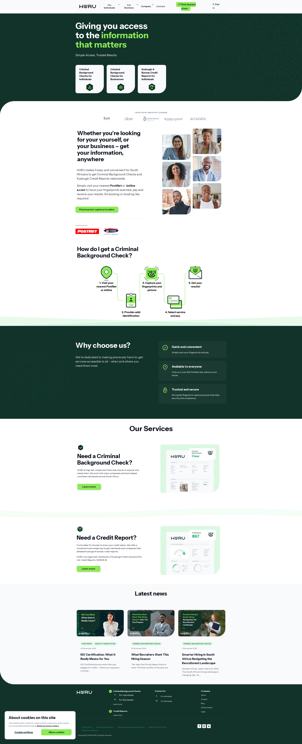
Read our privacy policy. (48, 726)
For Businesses (126, 700)
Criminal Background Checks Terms (131, 727)
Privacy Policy (87, 727)
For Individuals (126, 695)
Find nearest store (188, 6)
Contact (204, 699)
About (203, 695)
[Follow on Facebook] (199, 726)
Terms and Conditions (104, 727)
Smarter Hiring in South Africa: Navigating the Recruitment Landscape (198, 659)
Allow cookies (56, 732)
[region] (40, 725)
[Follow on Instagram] (204, 726)
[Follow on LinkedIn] (209, 726)
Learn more (89, 486)
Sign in (216, 6)
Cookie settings (24, 732)
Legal (203, 712)
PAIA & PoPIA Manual (90, 730)
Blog (203, 703)
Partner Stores (206, 707)
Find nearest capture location (96, 209)
